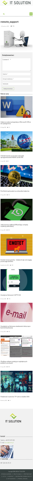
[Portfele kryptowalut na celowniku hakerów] (16, 176)
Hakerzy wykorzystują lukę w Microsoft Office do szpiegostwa (16, 122)
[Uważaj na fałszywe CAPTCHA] (16, 280)
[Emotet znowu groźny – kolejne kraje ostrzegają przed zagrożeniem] (16, 244)
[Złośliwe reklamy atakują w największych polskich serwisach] (16, 346)
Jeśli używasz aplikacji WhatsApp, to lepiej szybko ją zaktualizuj (14, 225)
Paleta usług (18, 474)
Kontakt (11, 476)
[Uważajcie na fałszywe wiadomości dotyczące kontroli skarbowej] (16, 312)
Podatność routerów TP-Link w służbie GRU (15, 397)
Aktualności (11, 478)
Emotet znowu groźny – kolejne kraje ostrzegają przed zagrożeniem (16, 260)
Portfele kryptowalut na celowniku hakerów (15, 191)
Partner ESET (28, 474)
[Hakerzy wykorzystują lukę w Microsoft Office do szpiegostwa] (16, 107)
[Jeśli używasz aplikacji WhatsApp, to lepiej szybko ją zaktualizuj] (16, 209)
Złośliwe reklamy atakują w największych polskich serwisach (14, 362)
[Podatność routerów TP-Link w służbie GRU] (16, 381)
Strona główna (6, 474)
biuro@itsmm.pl (9, 442)
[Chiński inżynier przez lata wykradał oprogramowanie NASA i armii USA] (16, 141)
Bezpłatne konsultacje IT (24, 476)
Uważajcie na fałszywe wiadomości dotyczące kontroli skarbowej (15, 327)
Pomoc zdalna (22, 478)
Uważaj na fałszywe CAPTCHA (11, 295)
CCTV (4, 476)
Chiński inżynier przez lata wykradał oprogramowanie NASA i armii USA (12, 156)
